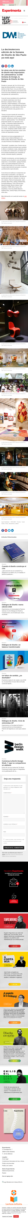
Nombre (6, 816)
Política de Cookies (16, 1213)
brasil (23, 522)
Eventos (19, 522)
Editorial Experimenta (8, 1170)
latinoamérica (12, 523)
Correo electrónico (10, 824)
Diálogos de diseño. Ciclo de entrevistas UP (13, 722)
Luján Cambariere (5, 522)
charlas (3, 523)
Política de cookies (7, 1165)
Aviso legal (5, 1159)
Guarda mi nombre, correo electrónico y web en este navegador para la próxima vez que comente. (13, 841)
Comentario (7, 792)
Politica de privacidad (8, 1163)
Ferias (6, 523)
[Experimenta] (11, 10)
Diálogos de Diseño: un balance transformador (11, 646)
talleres (17, 523)
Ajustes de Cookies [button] (7, 1216)
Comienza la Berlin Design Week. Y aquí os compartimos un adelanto (14, 763)
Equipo (4, 1173)
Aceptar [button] (16, 1216)
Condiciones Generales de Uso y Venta (13, 1161)
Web (4, 831)
